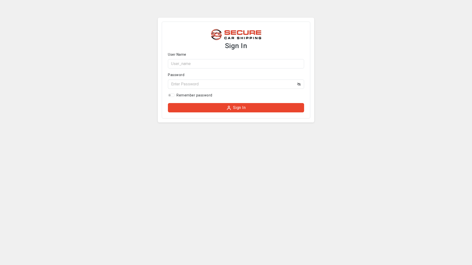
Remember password (194, 95)
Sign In (239, 107)
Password (176, 75)
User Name (177, 54)
